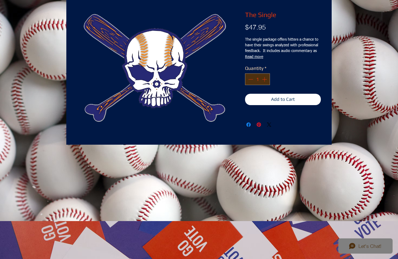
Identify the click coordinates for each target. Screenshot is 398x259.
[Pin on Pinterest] (259, 124)
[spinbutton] (257, 79)
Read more (254, 57)
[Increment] (265, 79)
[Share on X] (269, 124)
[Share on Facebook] (248, 124)
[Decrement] (250, 79)
